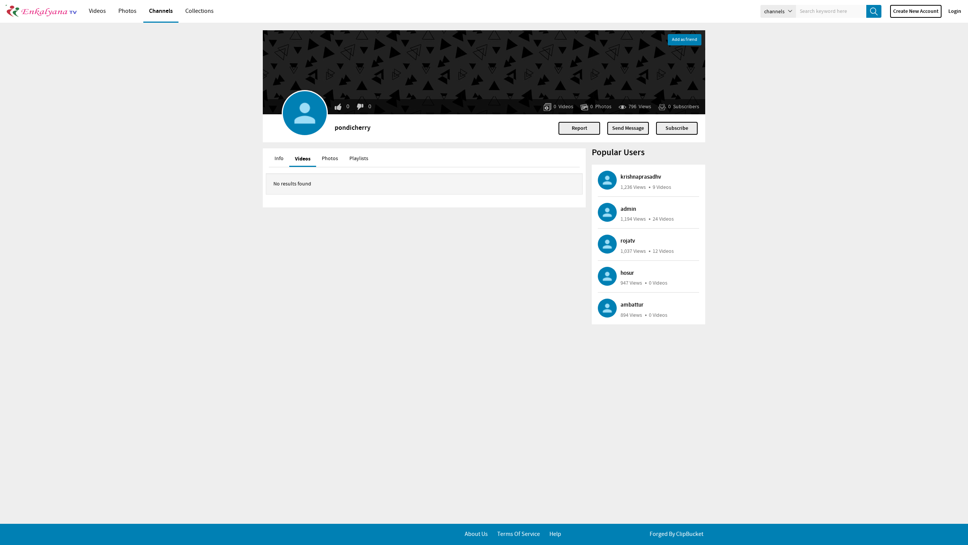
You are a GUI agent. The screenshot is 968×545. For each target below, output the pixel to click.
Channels (161, 11)
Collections (199, 11)
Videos (97, 11)
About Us (476, 534)
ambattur (632, 305)
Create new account (916, 11)
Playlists (358, 158)
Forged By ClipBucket (676, 534)
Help (555, 534)
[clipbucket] (41, 11)
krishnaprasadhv (641, 177)
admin (628, 209)
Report (579, 128)
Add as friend (684, 40)
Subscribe (677, 128)
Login (954, 11)
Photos (127, 11)
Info (279, 158)
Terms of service (518, 534)
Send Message (628, 128)
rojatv (628, 241)
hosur (627, 273)
